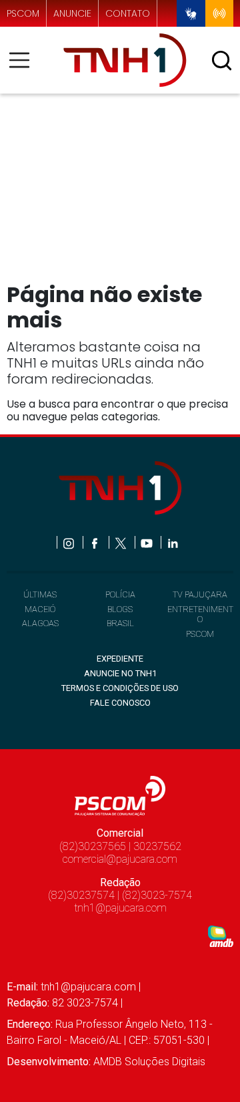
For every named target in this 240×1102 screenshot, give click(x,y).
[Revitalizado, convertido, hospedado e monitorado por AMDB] (220, 935)
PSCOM (200, 634)
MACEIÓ (40, 609)
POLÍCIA (120, 594)
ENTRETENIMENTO (200, 614)
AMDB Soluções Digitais (149, 1061)
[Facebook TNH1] (96, 542)
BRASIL (120, 623)
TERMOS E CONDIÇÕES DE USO (120, 688)
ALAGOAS (40, 623)
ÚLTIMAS (40, 594)
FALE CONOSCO (120, 703)
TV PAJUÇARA (200, 594)
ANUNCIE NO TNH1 (120, 673)
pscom (23, 13)
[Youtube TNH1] (148, 542)
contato (127, 13)
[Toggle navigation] (23, 60)
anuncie (72, 13)
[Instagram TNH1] (70, 542)
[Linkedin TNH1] (172, 542)
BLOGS (120, 609)
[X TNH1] (122, 542)
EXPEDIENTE (120, 659)
